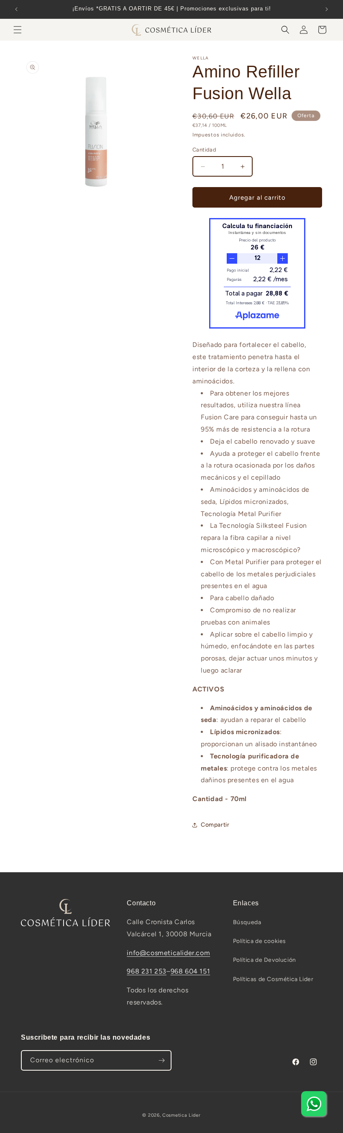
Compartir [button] (215, 824)
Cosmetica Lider (181, 1115)
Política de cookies (259, 941)
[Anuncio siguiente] (326, 9)
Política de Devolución (264, 959)
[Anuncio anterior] (16, 9)
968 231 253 (146, 971)
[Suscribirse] (161, 1060)
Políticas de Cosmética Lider (273, 979)
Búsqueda (247, 922)
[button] (17, 30)
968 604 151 (190, 971)
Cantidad (204, 149)
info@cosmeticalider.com (168, 953)
